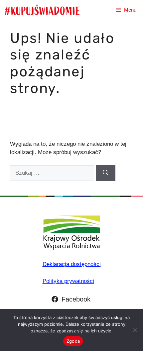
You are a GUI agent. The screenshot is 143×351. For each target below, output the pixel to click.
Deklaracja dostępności (72, 264)
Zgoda (73, 341)
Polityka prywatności (68, 281)
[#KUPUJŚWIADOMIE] (42, 10)
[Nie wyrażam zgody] (134, 330)
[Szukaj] (105, 173)
